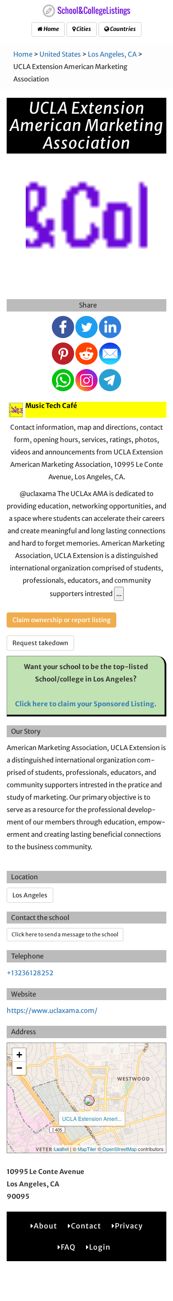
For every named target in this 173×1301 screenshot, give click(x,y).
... (119, 593)
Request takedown (40, 643)
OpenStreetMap (119, 1148)
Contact (86, 1225)
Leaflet (61, 1148)
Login (99, 1247)
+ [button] (19, 1054)
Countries (122, 29)
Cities (83, 29)
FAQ (68, 1247)
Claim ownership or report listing (61, 620)
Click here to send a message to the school (65, 934)
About (45, 1225)
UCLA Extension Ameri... (92, 1118)
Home (51, 29)
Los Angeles (29, 895)
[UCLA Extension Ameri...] (89, 1100)
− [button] (19, 1068)
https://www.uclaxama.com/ (52, 1010)
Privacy (129, 1225)
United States (60, 54)
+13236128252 (30, 973)
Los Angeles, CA (112, 54)
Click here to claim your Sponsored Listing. (86, 704)
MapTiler (87, 1148)
